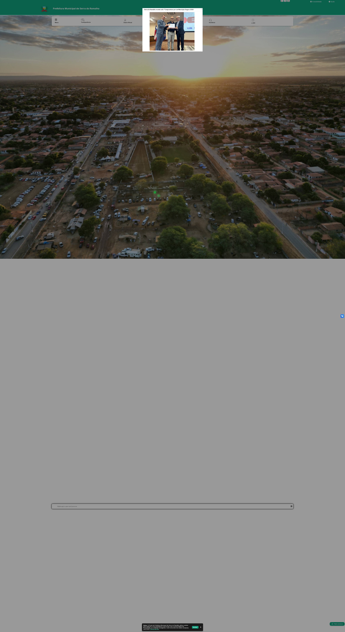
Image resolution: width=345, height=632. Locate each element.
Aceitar (195, 627)
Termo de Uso (154, 629)
